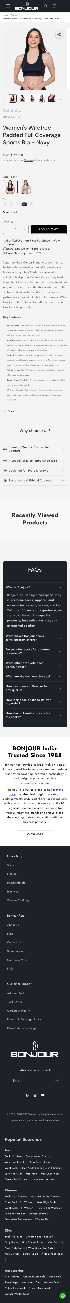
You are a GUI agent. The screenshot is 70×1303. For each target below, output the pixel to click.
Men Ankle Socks (32, 1168)
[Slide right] (60, 99)
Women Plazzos (44, 1219)
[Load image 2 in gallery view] (22, 98)
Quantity (8, 222)
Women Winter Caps (17, 1294)
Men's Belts (55, 1276)
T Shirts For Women (48, 1208)
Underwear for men (43, 1179)
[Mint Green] (26, 187)
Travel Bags (11, 1282)
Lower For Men (13, 1173)
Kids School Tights (53, 1253)
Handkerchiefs (16, 883)
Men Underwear (50, 1173)
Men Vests (32, 1173)
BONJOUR (22, 1114)
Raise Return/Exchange (22, 1028)
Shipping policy (51, 1120)
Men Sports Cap (31, 1282)
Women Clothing (18, 900)
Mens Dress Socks (39, 1162)
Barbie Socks (30, 1253)
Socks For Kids (13, 1236)
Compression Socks (37, 1156)
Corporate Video (18, 960)
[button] (8, 6)
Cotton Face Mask (15, 1288)
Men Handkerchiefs (34, 1276)
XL (24, 204)
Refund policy (56, 1114)
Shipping (28, 160)
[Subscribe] (56, 1080)
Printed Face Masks (40, 1288)
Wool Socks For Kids (40, 1248)
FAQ (10, 969)
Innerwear (13, 892)
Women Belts (51, 1282)
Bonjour (14, 15)
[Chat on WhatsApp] (62, 1295)
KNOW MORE (35, 834)
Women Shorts (37, 1213)
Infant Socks (54, 1242)
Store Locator (15, 951)
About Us (13, 925)
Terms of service (33, 1120)
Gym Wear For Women (18, 1219)
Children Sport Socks (38, 1236)
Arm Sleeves (12, 1276)
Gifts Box (13, 874)
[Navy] (10, 187)
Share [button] (11, 411)
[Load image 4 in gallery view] (42, 98)
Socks (10, 865)
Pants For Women (15, 1213)
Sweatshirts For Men (17, 1179)
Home (6, 15)
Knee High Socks (47, 1202)
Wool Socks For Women (19, 1208)
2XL (32, 204)
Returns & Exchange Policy (24, 1019)
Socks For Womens (16, 1196)
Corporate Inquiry (18, 1011)
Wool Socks (12, 1168)
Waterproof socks (15, 1162)
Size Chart (10, 212)
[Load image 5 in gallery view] (51, 98)
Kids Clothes (12, 1253)
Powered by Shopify (38, 1114)
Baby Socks (11, 1242)
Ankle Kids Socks (15, 1248)
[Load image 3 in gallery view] (32, 98)
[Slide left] (4, 99)
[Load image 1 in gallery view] (13, 98)
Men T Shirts (52, 1168)
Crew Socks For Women (19, 1202)
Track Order (14, 1002)
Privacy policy (18, 1120)
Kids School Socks (32, 1242)
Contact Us (14, 942)
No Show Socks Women (45, 1196)
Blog (10, 934)
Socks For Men (13, 1156)
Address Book (16, 993)
